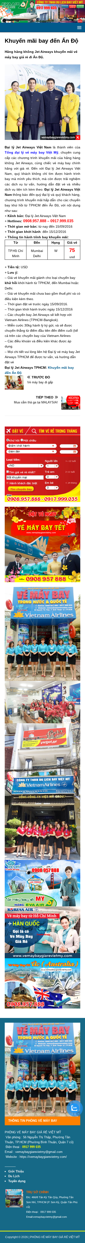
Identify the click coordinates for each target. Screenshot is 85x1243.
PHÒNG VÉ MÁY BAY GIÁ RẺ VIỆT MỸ (55, 1237)
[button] (78, 27)
